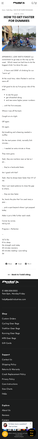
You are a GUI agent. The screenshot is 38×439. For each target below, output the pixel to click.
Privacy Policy (8, 379)
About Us (6, 410)
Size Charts (7, 388)
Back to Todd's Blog (20, 274)
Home (3, 10)
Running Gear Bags (11, 333)
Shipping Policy (9, 364)
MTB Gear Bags (9, 338)
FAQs (4, 393)
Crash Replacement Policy (14, 374)
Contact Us (7, 359)
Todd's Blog (9, 10)
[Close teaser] (27, 428)
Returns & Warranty (11, 369)
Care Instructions (10, 384)
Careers (5, 420)
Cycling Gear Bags (10, 323)
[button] (31, 432)
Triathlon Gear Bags (11, 328)
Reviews (5, 415)
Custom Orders (9, 318)
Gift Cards (6, 343)
